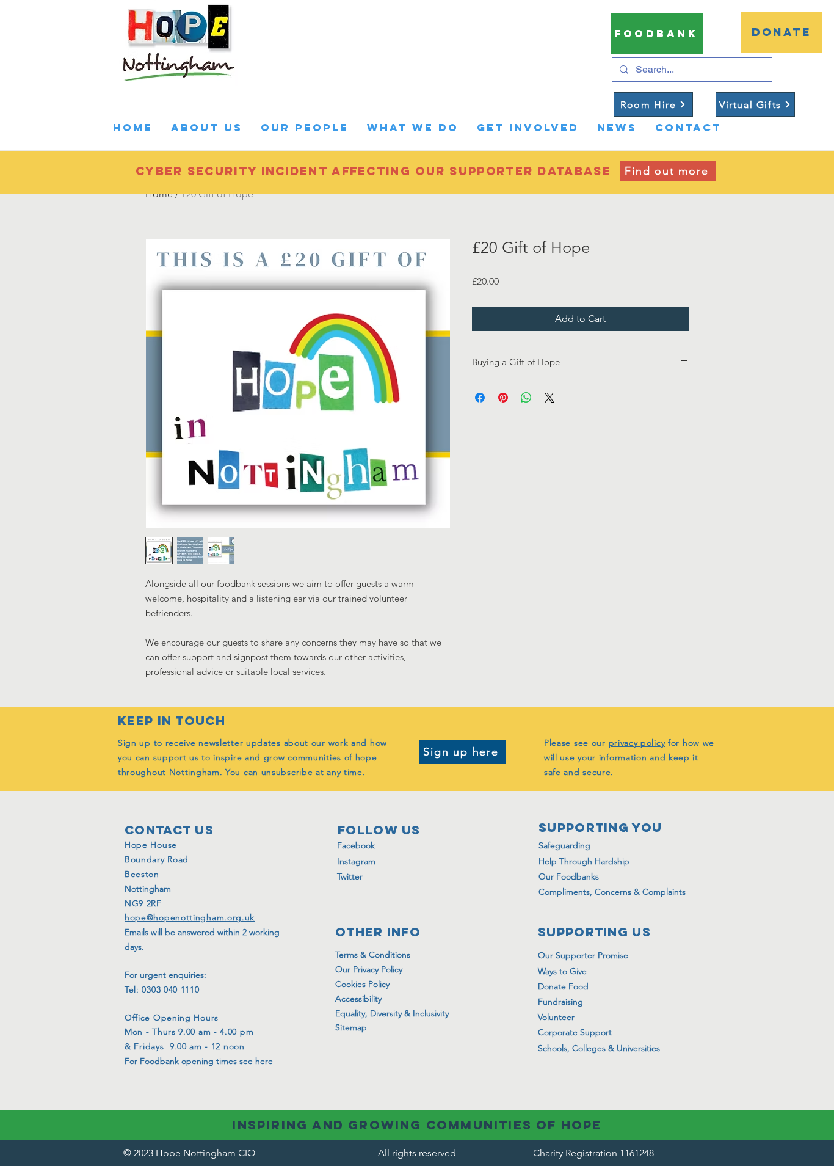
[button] (701, 99)
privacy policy (637, 742)
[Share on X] (549, 397)
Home (159, 194)
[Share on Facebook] (480, 397)
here (264, 1060)
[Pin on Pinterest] (503, 397)
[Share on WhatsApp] (526, 397)
